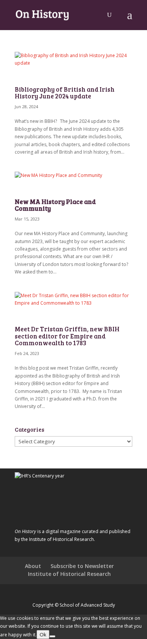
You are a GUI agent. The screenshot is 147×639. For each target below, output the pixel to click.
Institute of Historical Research (69, 573)
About (33, 566)
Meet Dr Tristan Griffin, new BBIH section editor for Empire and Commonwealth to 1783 (67, 336)
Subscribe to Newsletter (82, 566)
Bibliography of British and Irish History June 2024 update (65, 92)
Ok (43, 634)
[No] (52, 636)
